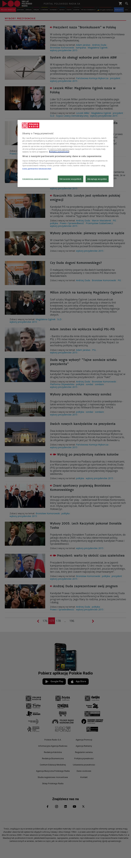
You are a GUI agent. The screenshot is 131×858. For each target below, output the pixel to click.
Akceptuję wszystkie (97, 179)
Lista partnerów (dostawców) (36, 168)
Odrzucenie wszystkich (70, 179)
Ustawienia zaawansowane (35, 179)
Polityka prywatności (59, 151)
